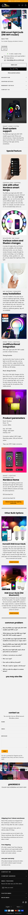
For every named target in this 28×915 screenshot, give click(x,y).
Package (4, 46)
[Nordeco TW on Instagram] (26, 902)
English (8, 907)
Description (5, 77)
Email (3, 728)
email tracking (7, 881)
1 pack (4, 49)
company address (8, 876)
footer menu (6, 893)
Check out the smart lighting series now (13, 502)
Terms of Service (20, 757)
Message (4, 736)
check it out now (14, 562)
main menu (5, 897)
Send (4, 751)
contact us (5, 89)
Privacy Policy (9, 757)
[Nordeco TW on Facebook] (23, 902)
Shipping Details (7, 81)
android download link (9, 498)
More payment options (14, 73)
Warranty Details (7, 85)
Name (3, 721)
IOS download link (8, 494)
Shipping (10, 41)
